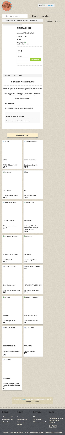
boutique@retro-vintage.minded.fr (53, 426)
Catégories (35, 16)
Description (7, 75)
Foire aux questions (37, 419)
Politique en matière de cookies (40, 422)
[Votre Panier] (28, 10)
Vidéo (20, 75)
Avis (15, 75)
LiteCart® (47, 432)
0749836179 (52, 423)
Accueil (7, 20)
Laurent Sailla (58, 432)
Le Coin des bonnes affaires (8, 417)
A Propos (35, 417)
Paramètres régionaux (22, 419)
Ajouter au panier (35, 59)
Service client (48, 21)
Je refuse (37, 402)
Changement (50, 5)
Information (45, 16)
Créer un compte (21, 422)
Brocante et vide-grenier (22, 20)
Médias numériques (6, 422)
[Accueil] (29, 15)
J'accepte (28, 402)
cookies (23, 399)
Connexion (58, 21)
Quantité (20, 56)
